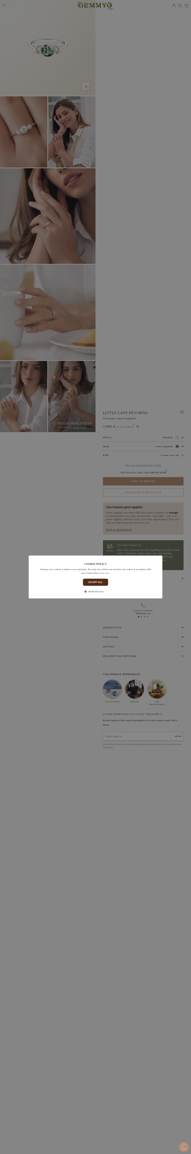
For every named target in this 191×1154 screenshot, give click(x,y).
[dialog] (95, 577)
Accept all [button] (95, 582)
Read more (104, 572)
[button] (95, 592)
